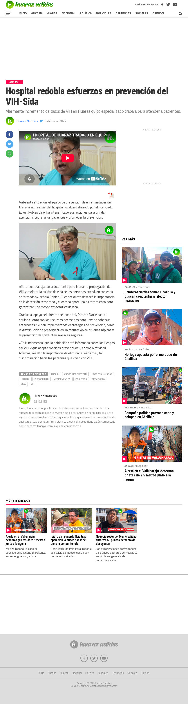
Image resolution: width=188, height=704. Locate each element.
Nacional (68, 13)
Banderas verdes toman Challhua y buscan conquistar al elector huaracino (149, 296)
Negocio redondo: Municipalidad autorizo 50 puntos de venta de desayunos (116, 540)
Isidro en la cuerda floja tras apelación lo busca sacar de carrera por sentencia (68, 540)
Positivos (81, 379)
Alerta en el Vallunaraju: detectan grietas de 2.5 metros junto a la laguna (148, 475)
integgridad (42, 379)
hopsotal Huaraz (102, 374)
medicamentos (62, 379)
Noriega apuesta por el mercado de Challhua (150, 357)
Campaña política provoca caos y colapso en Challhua (149, 415)
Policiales (103, 13)
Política (86, 13)
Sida (23, 384)
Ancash (36, 13)
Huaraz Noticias (27, 121)
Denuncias (123, 13)
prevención (98, 379)
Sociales (141, 13)
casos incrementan (75, 374)
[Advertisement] (94, 46)
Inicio (23, 13)
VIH (32, 384)
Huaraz (51, 13)
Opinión (158, 13)
